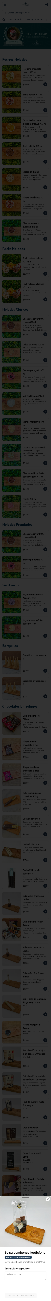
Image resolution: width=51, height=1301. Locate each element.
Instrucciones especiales (17, 1268)
